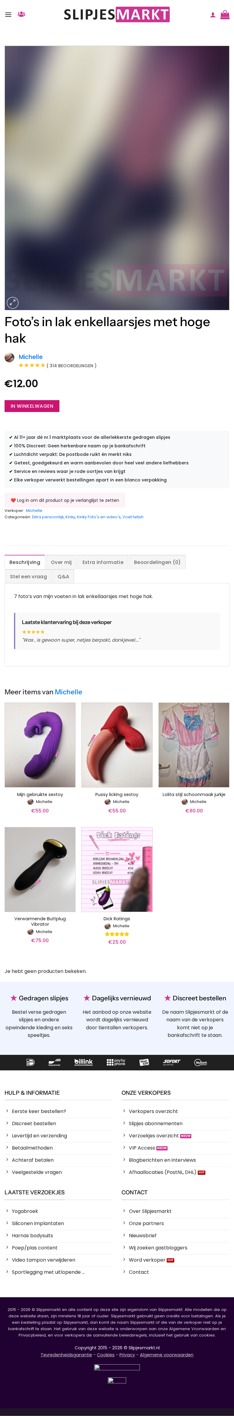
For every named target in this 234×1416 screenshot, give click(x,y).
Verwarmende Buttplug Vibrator (40, 921)
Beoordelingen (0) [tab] (157, 562)
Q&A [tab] (63, 576)
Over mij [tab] (61, 562)
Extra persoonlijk (48, 517)
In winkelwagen (32, 406)
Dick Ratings (117, 919)
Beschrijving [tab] (24, 562)
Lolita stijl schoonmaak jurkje (194, 795)
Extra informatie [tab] (103, 562)
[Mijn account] (213, 14)
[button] (8, 14)
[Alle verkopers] (21, 14)
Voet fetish (133, 517)
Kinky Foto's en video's (99, 517)
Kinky (70, 517)
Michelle (34, 510)
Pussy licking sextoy (116, 795)
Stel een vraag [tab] (28, 576)
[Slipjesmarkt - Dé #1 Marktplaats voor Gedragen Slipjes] (117, 14)
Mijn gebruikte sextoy (40, 795)
